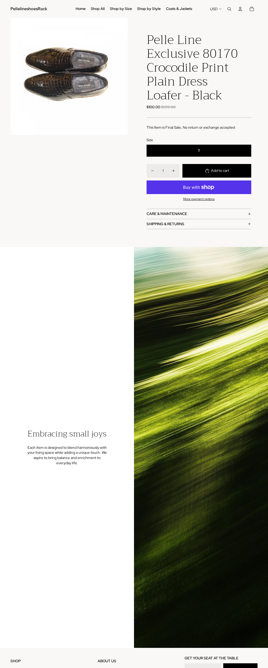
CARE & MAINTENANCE (167, 213)
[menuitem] (81, 9)
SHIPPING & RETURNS (165, 224)
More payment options (199, 199)
